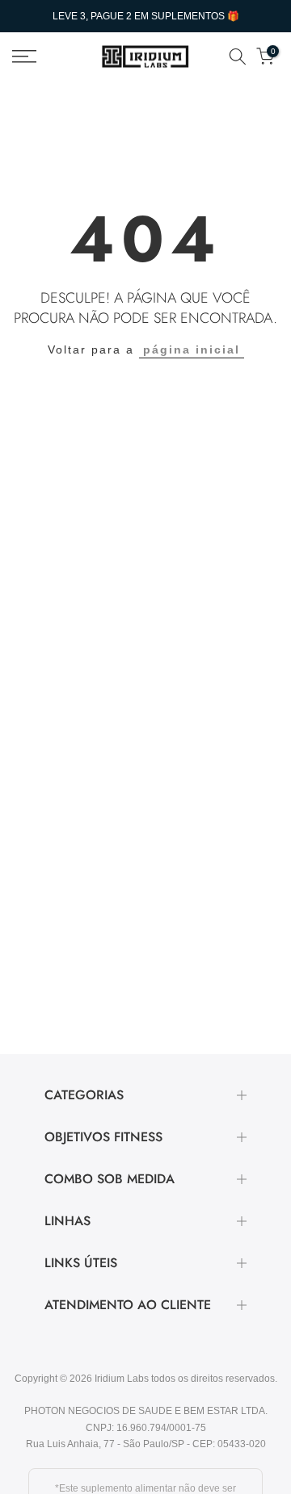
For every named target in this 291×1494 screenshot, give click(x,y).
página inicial (191, 349)
